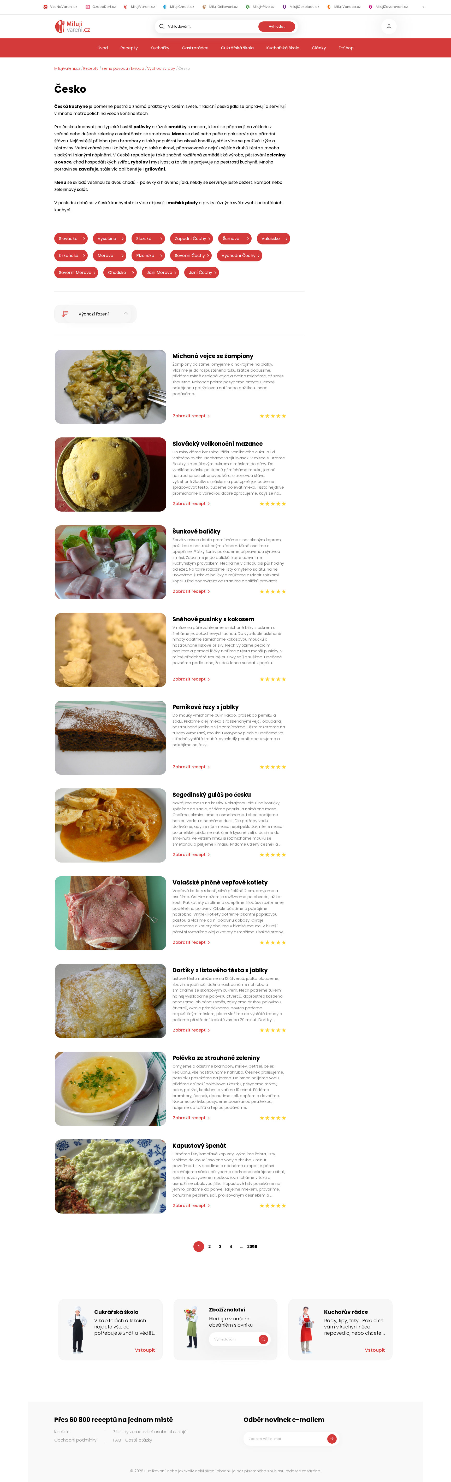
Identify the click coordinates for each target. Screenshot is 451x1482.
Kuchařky (159, 48)
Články (319, 48)
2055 (252, 1246)
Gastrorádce (195, 48)
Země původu (115, 68)
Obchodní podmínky (75, 1440)
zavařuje (88, 169)
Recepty (129, 48)
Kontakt (62, 1432)
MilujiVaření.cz (67, 68)
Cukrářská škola (237, 48)
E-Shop (346, 48)
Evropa (137, 68)
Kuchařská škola (282, 48)
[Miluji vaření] (72, 26)
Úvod (102, 48)
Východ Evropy (161, 68)
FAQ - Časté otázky (132, 1440)
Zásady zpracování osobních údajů (150, 1432)
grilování (155, 169)
